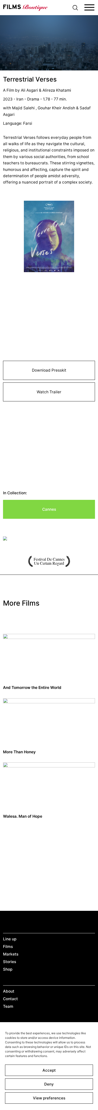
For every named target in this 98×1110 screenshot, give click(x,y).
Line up (10, 939)
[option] (49, 539)
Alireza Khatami (56, 90)
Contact (10, 998)
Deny (49, 1084)
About (8, 991)
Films (8, 946)
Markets (10, 954)
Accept (49, 1070)
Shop (8, 969)
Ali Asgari (30, 90)
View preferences (49, 1098)
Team (8, 1006)
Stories (9, 961)
